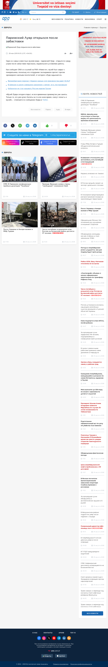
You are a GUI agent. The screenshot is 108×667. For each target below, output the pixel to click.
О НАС (34, 633)
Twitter (45, 100)
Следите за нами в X (69, 142)
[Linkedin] (16, 12)
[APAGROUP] (54, 650)
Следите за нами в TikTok (31, 142)
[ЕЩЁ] (105, 19)
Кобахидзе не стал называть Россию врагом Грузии (29, 89)
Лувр (58, 109)
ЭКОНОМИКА (90, 19)
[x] (49, 638)
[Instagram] (4, 12)
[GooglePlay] (47, 656)
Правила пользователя (60, 664)
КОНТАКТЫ (48, 633)
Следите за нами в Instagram (12, 142)
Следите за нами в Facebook (50, 142)
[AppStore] (61, 656)
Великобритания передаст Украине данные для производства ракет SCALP (39, 81)
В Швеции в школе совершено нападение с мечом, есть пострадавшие (37, 85)
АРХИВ (61, 633)
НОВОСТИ (79, 19)
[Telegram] (13, 12)
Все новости (35, 109)
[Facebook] (2, 12)
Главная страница (91, 27)
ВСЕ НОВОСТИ (57, 19)
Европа (103, 28)
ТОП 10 (73, 633)
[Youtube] (10, 12)
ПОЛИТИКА (69, 19)
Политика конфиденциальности (81, 664)
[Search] (63, 12)
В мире (67, 109)
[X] (7, 12)
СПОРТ (99, 19)
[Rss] (18, 12)
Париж (48, 109)
